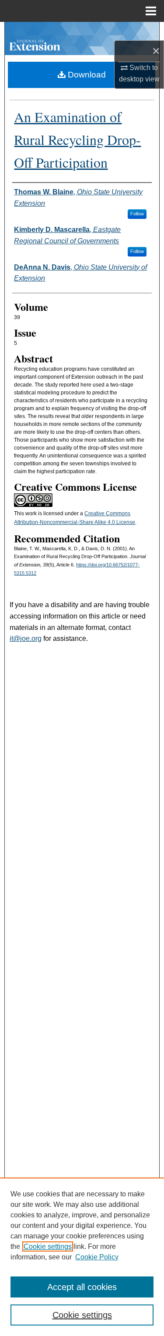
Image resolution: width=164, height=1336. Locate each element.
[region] (82, 1257)
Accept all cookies (82, 1287)
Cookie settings (48, 1246)
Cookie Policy (97, 1257)
